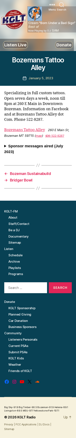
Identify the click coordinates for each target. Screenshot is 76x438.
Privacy (8, 424)
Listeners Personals (22, 339)
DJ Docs (44, 424)
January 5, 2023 (40, 78)
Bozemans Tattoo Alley (24, 130)
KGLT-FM (11, 211)
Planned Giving (19, 314)
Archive (14, 261)
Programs (15, 274)
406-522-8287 (54, 136)
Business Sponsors (22, 327)
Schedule (15, 255)
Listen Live (15, 44)
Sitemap (14, 242)
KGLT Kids (16, 358)
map (39, 136)
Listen (8, 249)
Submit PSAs (17, 352)
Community (13, 333)
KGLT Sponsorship (21, 308)
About (12, 217)
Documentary (18, 236)
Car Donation (18, 321)
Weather (14, 365)
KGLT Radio (26, 417)
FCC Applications (26, 424)
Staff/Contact (18, 224)
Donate (64, 44)
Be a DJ (14, 230)
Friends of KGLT (20, 371)
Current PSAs (18, 346)
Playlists (14, 268)
